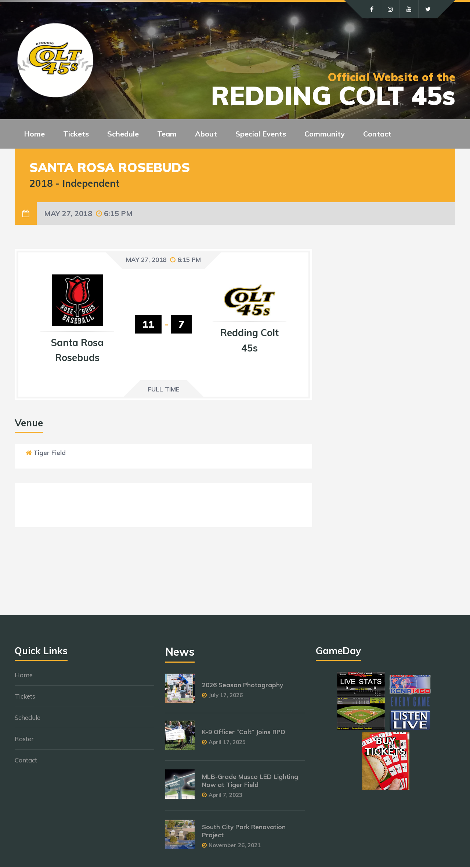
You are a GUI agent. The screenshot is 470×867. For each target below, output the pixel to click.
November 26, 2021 (235, 845)
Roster (24, 739)
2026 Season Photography (242, 685)
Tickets (25, 696)
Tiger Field (49, 452)
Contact (377, 133)
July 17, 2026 (226, 695)
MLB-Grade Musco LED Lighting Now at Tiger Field (250, 780)
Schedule (27, 717)
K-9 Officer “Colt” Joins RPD (243, 732)
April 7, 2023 (225, 794)
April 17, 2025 (227, 742)
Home (34, 133)
